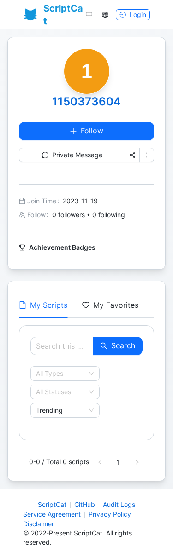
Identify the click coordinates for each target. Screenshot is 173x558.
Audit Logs (119, 504)
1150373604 (86, 101)
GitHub (84, 504)
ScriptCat (52, 504)
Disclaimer (38, 524)
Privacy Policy (110, 514)
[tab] (43, 305)
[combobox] (61, 373)
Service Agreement (52, 514)
